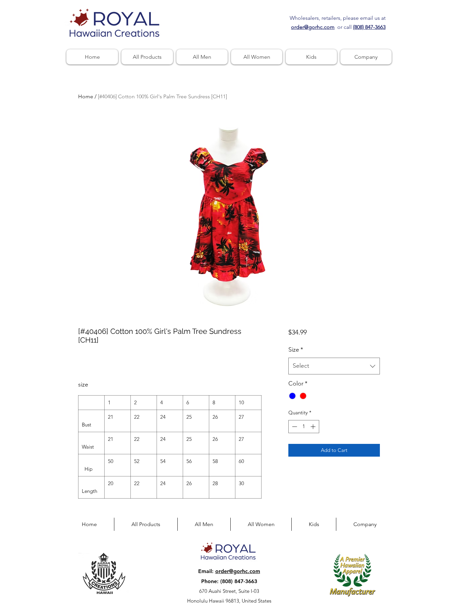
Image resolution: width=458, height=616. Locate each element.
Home (85, 96)
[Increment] (313, 426)
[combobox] (334, 366)
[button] (366, 56)
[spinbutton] (303, 426)
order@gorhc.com (237, 571)
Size (295, 349)
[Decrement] (293, 426)
